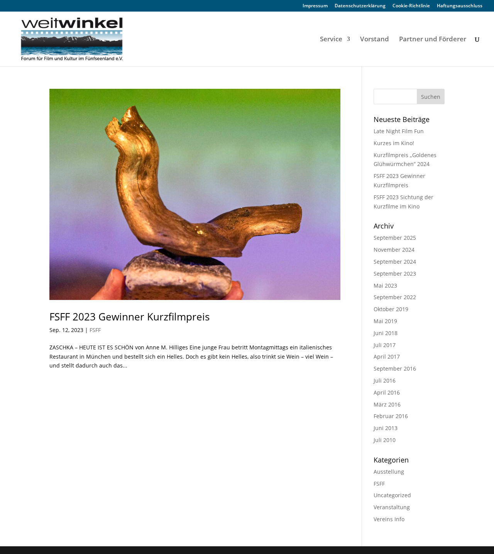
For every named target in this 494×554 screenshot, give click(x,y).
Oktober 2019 (391, 309)
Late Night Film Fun (399, 131)
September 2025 (395, 237)
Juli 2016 (385, 380)
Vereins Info (389, 519)
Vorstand (374, 39)
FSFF (95, 330)
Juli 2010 (385, 440)
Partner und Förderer (432, 39)
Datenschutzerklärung (360, 6)
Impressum (315, 6)
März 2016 (387, 404)
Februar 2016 (391, 416)
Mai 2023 (385, 285)
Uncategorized (392, 495)
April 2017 (387, 356)
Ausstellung (389, 471)
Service (331, 39)
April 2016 (387, 392)
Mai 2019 (385, 321)
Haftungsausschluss (459, 6)
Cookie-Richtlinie (411, 6)
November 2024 (394, 249)
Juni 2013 (386, 428)
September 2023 (395, 273)
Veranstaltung (392, 507)
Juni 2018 (386, 333)
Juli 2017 (385, 345)
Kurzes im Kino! (394, 143)
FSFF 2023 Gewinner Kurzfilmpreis (129, 317)
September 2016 (395, 368)
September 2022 (395, 297)
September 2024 (395, 261)
